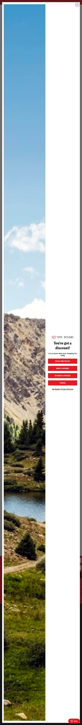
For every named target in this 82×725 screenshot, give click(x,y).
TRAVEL (63, 383)
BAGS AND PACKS (62, 361)
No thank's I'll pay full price (62, 389)
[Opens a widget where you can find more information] (74, 721)
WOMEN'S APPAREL (63, 376)
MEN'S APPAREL (62, 368)
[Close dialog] (77, 5)
